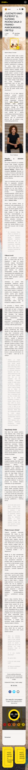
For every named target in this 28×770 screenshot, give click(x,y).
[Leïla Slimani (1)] (14, 138)
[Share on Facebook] (10, 692)
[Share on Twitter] (14, 692)
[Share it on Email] (18, 692)
